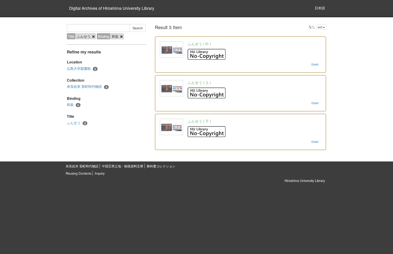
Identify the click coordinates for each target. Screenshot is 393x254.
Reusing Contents (78, 173)
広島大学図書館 (81, 68)
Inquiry (100, 173)
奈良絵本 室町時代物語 (87, 86)
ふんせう (76, 122)
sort (320, 27)
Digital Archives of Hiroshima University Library (111, 8)
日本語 (320, 7)
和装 (73, 104)
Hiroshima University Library (305, 180)
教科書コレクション (161, 166)
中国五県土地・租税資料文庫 (122, 166)
